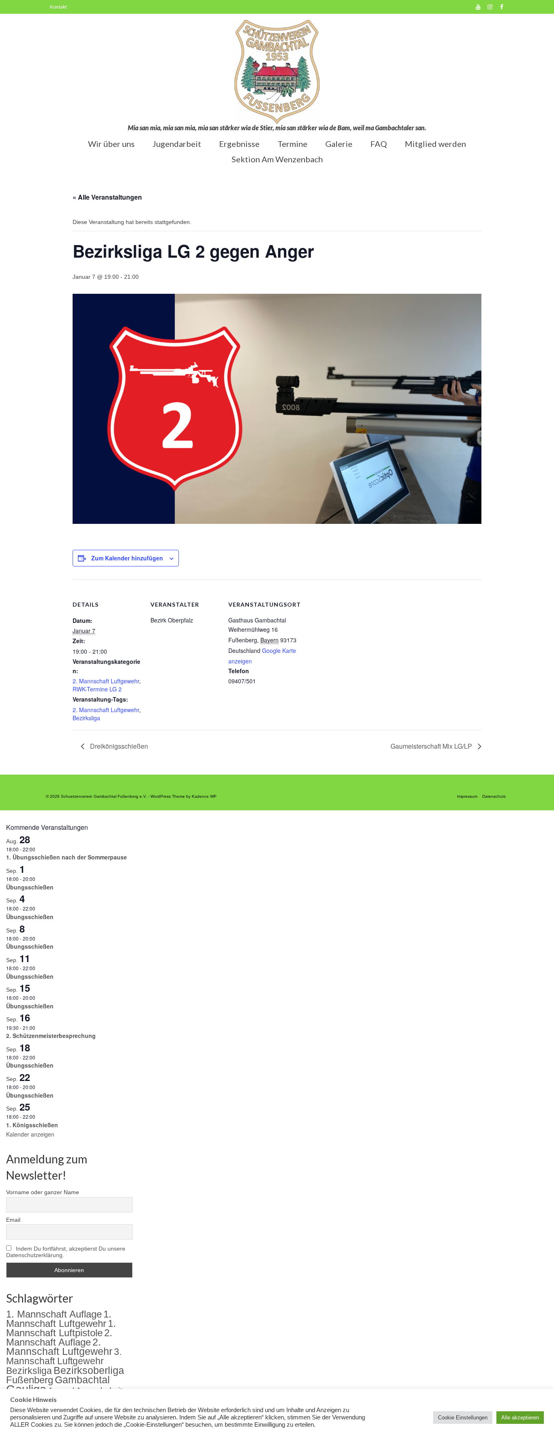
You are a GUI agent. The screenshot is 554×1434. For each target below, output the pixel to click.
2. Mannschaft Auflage (59, 1337)
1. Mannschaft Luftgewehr (59, 1319)
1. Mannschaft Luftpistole (61, 1328)
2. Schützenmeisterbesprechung (51, 1035)
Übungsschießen (30, 887)
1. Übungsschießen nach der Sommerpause (66, 857)
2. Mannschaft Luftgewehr (106, 681)
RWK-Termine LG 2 (97, 689)
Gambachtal (82, 1379)
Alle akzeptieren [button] (520, 1418)
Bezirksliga (86, 718)
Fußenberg (29, 1379)
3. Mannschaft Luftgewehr (64, 1356)
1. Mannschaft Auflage (54, 1314)
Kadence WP (204, 796)
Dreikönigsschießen (118, 746)
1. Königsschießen (32, 1125)
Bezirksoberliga (89, 1370)
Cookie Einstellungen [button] (462, 1418)
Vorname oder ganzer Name (42, 1192)
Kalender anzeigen (30, 1134)
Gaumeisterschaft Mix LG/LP (432, 746)
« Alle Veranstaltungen (107, 197)
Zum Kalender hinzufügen (127, 558)
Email (13, 1220)
